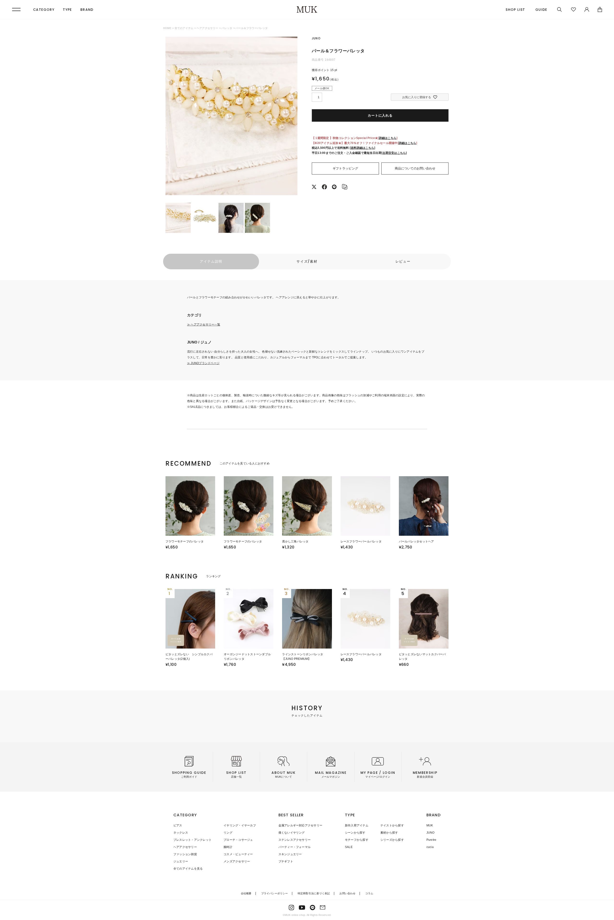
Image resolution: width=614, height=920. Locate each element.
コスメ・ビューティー (238, 854)
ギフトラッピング (345, 168)
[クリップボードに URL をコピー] (344, 188)
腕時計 (228, 847)
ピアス (177, 825)
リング (228, 832)
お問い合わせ (347, 893)
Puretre (431, 840)
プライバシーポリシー (274, 893)
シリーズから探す (392, 840)
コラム (369, 893)
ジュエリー (180, 861)
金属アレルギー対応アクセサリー (300, 825)
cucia (430, 847)
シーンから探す (355, 832)
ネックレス (180, 832)
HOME (167, 28)
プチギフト (285, 861)
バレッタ (226, 28)
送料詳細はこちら (362, 148)
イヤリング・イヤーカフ (240, 825)
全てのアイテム (184, 28)
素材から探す (389, 832)
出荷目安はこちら (394, 153)
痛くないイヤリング (291, 832)
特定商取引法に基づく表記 (314, 893)
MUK (429, 825)
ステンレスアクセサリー (294, 840)
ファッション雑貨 (185, 854)
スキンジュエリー (290, 854)
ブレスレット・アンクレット (192, 840)
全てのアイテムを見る (188, 868)
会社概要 (246, 893)
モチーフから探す (356, 840)
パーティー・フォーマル (294, 847)
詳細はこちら (387, 138)
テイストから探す (392, 825)
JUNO (430, 832)
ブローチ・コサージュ (238, 840)
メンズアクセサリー (237, 861)
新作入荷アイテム (356, 825)
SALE (349, 847)
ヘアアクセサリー (207, 28)
